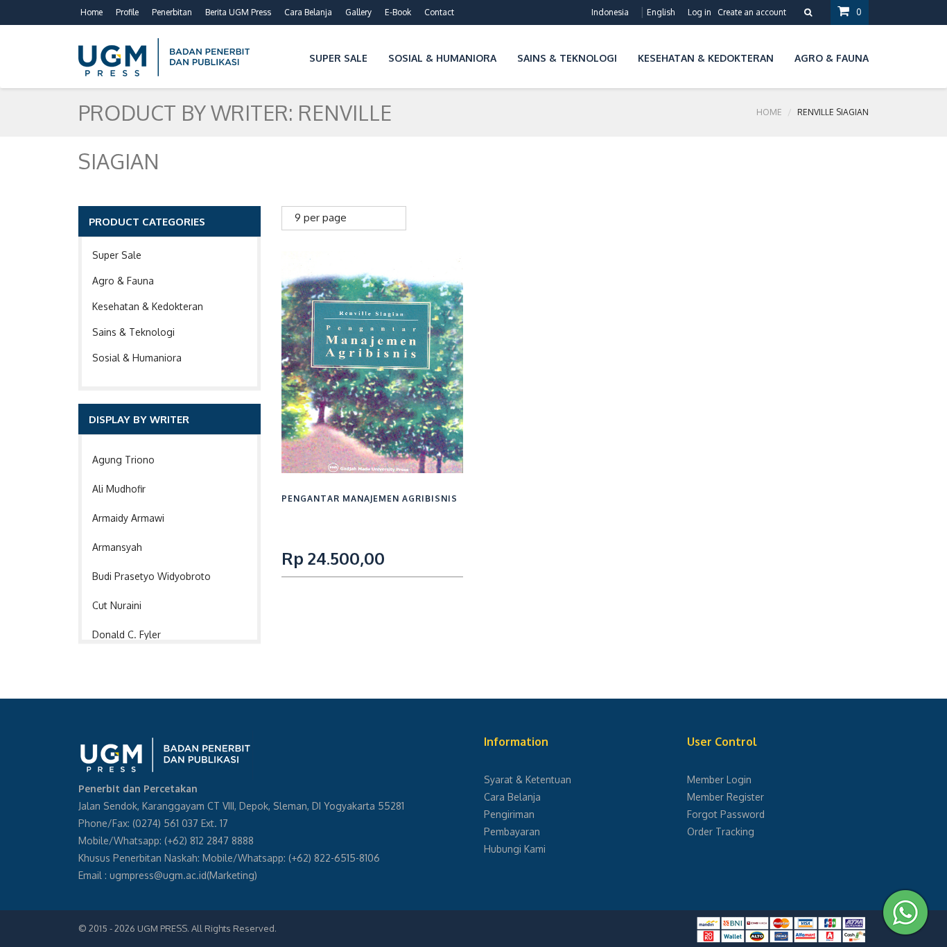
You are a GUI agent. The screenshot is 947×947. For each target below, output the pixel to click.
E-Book (398, 12)
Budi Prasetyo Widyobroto (151, 576)
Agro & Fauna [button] (831, 58)
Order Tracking (720, 831)
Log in (699, 12)
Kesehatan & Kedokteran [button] (706, 58)
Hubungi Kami (515, 849)
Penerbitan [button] (172, 12)
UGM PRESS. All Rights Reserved (206, 928)
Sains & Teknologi (133, 332)
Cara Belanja (308, 12)
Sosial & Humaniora (137, 358)
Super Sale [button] (338, 58)
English (661, 12)
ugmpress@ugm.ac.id (158, 875)
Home (91, 12)
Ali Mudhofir (119, 489)
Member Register (725, 797)
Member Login (719, 779)
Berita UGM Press (238, 12)
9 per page (321, 217)
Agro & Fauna (123, 281)
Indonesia (610, 12)
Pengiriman (509, 814)
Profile (127, 12)
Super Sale (116, 255)
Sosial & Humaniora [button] (442, 58)
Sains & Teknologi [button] (567, 58)
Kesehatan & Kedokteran (147, 306)
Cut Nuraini (116, 605)
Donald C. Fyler (126, 634)
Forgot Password (726, 814)
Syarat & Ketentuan (527, 779)
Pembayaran (512, 831)
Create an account (752, 12)
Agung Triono (123, 460)
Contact (439, 12)
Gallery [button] (358, 12)
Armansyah (117, 547)
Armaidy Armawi (128, 518)
